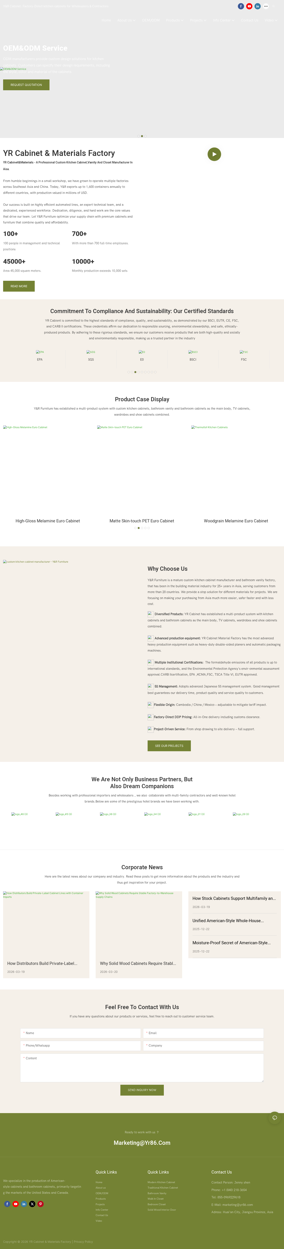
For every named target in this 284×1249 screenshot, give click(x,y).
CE (244, 359)
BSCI (142, 359)
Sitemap (99, 1241)
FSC (193, 359)
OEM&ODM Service (35, 48)
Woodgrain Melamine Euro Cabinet (236, 521)
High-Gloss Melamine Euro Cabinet (48, 521)
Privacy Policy (83, 1241)
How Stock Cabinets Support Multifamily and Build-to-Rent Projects (234, 898)
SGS (40, 359)
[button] (139, 136)
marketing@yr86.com (142, 1143)
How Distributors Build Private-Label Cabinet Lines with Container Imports (41, 964)
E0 (91, 359)
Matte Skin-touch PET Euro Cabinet (142, 521)
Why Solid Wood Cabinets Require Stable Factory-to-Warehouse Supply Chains (137, 964)
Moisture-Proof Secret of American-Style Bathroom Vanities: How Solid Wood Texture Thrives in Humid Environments (233, 943)
